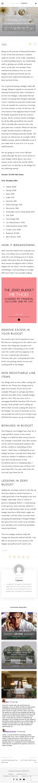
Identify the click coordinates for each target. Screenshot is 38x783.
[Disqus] (19, 723)
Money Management (22, 15)
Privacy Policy (28, 776)
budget (5, 550)
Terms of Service (10, 776)
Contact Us (21, 774)
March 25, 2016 (19, 28)
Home (10, 774)
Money (9, 15)
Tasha (4, 45)
